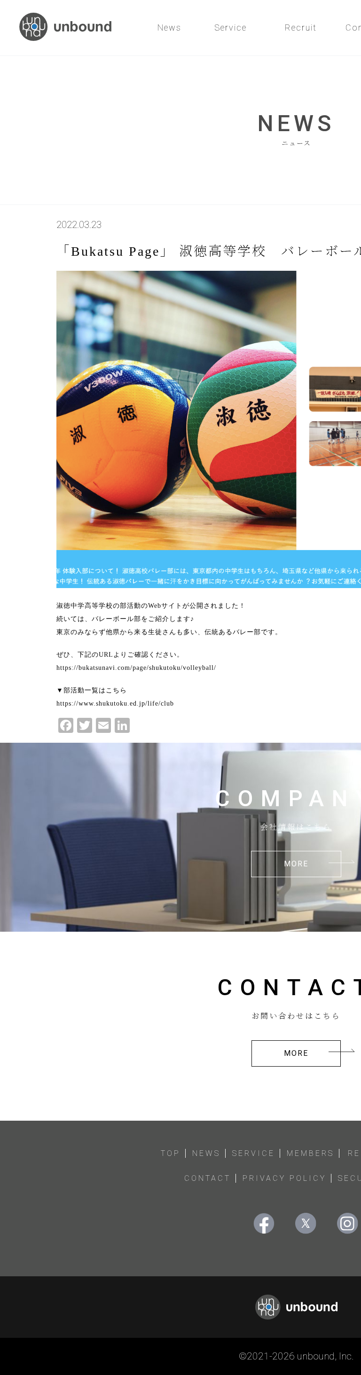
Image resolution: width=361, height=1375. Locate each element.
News (169, 27)
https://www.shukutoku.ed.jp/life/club (115, 703)
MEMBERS (310, 1153)
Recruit (301, 27)
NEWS (206, 1153)
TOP (170, 1153)
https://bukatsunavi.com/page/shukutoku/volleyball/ (136, 667)
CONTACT (207, 1178)
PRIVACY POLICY (284, 1178)
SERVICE (253, 1153)
